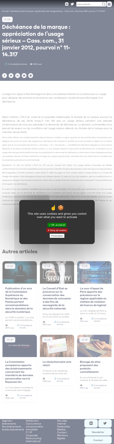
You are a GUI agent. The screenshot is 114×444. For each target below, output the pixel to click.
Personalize (57, 236)
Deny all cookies (57, 230)
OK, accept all (58, 225)
